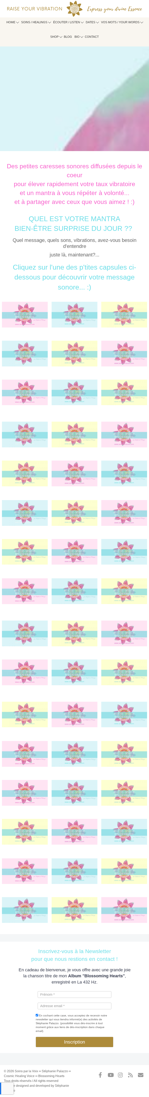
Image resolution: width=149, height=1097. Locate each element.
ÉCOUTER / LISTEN (67, 22)
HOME (11, 22)
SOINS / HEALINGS (34, 22)
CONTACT (92, 36)
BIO (77, 36)
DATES (91, 22)
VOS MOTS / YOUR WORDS (120, 22)
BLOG (68, 36)
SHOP (54, 36)
